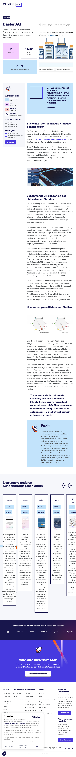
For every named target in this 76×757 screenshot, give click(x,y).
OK (37, 746)
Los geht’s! (28, 693)
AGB (40, 696)
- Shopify (5, 704)
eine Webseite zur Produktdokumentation (51, 139)
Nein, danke (9, 746)
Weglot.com (31, 754)
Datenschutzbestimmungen (47, 699)
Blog (40, 702)
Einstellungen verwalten (23, 746)
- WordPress (6, 696)
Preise (5, 709)
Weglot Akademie (30, 710)
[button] (4, 753)
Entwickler (28, 699)
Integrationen (7, 693)
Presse (41, 693)
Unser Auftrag (17, 693)
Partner (15, 696)
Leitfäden (28, 702)
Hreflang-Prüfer (30, 707)
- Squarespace (7, 700)
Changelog (42, 707)
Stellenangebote (18, 699)
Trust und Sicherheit (45, 713)
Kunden (5, 706)
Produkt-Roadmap (45, 704)
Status (41, 710)
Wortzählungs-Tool (31, 704)
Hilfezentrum (29, 696)
